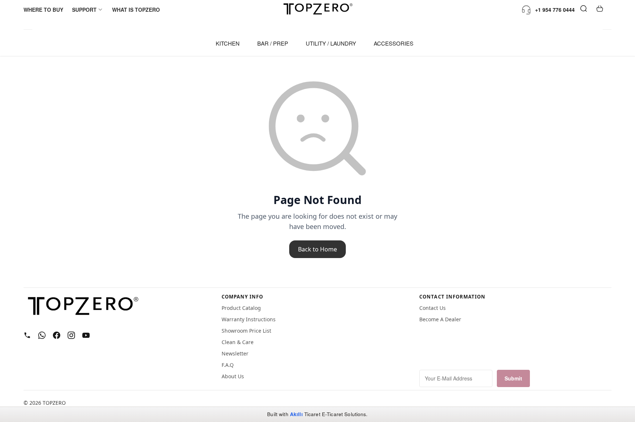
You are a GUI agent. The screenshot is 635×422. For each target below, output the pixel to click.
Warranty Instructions (249, 319)
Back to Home (317, 249)
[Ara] (583, 9)
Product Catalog (241, 307)
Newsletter (235, 353)
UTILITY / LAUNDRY (331, 43)
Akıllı (296, 414)
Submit (513, 378)
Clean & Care (238, 342)
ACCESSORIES (393, 43)
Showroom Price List (246, 330)
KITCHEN (228, 43)
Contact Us (432, 307)
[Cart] (599, 9)
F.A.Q (228, 364)
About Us (233, 376)
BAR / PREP (272, 43)
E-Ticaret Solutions (344, 414)
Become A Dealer (440, 319)
